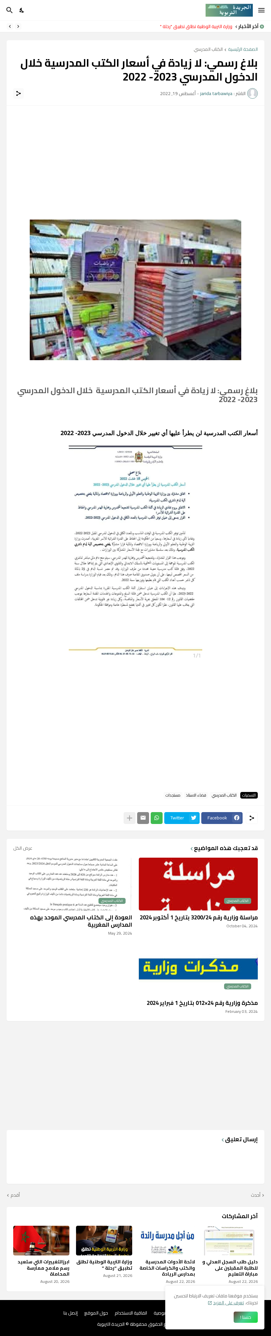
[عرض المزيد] (130, 818)
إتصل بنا (70, 1313)
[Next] (10, 26)
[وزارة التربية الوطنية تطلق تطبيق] (104, 1240)
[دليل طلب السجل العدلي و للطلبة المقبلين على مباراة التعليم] (230, 1240)
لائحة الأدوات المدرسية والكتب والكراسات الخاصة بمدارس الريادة (167, 1268)
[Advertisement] (135, 158)
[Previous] (18, 26)
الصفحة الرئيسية (243, 49)
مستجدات (173, 795)
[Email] (143, 818)
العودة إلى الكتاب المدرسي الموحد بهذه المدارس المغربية (81, 921)
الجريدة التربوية (111, 1324)
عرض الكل (22, 848)
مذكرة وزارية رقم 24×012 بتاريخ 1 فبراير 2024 (202, 1003)
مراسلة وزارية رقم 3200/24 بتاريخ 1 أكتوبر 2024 (199, 917)
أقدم (15, 1195)
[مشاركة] (18, 93)
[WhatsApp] (157, 818)
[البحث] (9, 10)
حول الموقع (96, 1313)
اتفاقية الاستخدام (131, 1313)
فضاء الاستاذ (196, 795)
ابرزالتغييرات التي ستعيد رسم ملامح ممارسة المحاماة (43, 1268)
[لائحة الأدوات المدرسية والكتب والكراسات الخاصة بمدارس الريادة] (167, 1240)
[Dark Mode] (22, 10)
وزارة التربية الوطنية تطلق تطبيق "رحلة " (196, 26)
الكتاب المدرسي (208, 49)
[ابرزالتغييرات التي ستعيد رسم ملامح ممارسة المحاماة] (41, 1240)
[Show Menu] (262, 10)
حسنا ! (245, 1317)
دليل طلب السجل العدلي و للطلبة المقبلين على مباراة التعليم (230, 1268)
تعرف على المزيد (228, 1302)
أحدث (255, 1195)
